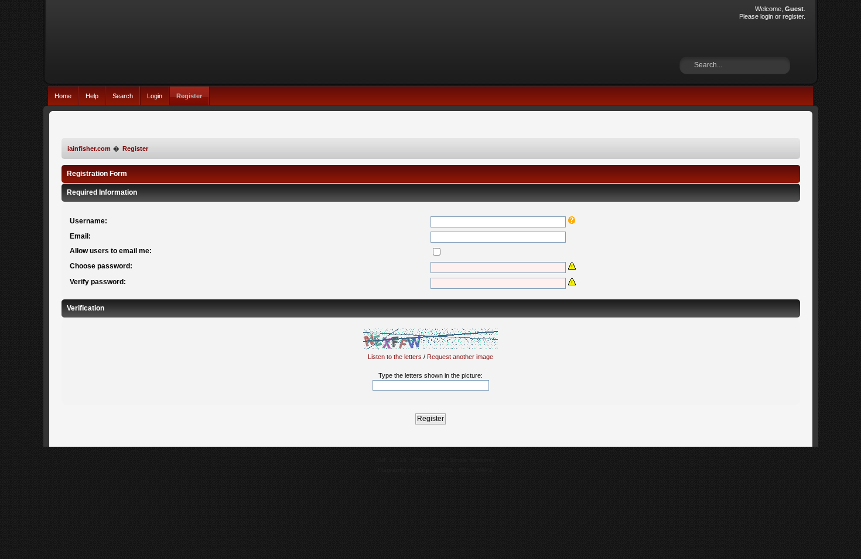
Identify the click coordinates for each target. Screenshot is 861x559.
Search (122, 95)
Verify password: (98, 282)
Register (189, 95)
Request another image (460, 356)
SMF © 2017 (429, 460)
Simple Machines (472, 460)
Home (62, 95)
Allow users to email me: (111, 251)
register (793, 16)
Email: (80, 236)
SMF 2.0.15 (390, 460)
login (766, 16)
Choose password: (101, 266)
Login (154, 95)
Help (92, 95)
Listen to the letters (395, 356)
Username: (88, 221)
